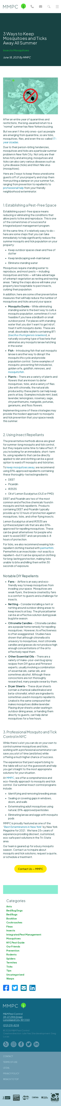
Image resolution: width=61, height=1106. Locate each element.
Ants (9, 906)
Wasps (10, 978)
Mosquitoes (21, 50)
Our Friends (13, 946)
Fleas (9, 926)
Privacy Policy (11, 1073)
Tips (8, 970)
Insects (8, 50)
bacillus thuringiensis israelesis (27, 335)
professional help (13, 187)
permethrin (47, 547)
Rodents (11, 954)
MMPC (10, 777)
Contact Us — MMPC (30, 868)
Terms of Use (10, 1062)
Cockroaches (14, 922)
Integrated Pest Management (23, 934)
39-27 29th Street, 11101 (16, 1018)
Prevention (12, 950)
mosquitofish (16, 371)
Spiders (10, 958)
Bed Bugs (11, 914)
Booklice (11, 918)
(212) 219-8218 (11, 1025)
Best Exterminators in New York (22, 826)
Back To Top (12, 1079)
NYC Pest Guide (15, 942)
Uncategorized (15, 974)
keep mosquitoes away (20, 467)
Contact (8, 1056)
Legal (6, 1067)
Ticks (9, 966)
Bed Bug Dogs (14, 910)
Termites (11, 962)
